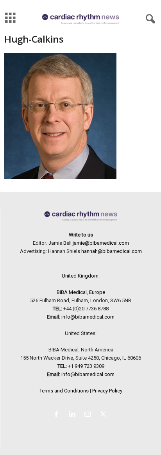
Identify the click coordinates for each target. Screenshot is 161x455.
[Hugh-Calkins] (80, 116)
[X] (104, 415)
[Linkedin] (73, 415)
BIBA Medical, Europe (81, 292)
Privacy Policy (107, 391)
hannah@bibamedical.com (111, 251)
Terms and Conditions (64, 391)
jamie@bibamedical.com (101, 243)
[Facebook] (58, 415)
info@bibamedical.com (87, 317)
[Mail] (89, 415)
